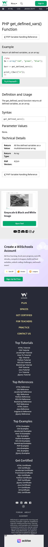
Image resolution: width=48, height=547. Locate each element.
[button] (21, 3)
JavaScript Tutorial (24, 352)
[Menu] (3, 9)
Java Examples (23, 448)
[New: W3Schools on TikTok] (33, 231)
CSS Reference (23, 389)
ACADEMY (23, 516)
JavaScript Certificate (24, 470)
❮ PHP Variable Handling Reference (20, 37)
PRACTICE (24, 327)
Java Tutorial (24, 370)
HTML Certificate (24, 465)
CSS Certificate (24, 468)
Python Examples (23, 438)
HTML (10, 9)
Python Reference (22, 396)
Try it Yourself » (10, 81)
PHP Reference (23, 404)
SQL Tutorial (24, 357)
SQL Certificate (24, 475)
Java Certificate (24, 485)
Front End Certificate (24, 472)
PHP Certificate (24, 480)
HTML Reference (23, 387)
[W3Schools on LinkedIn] (18, 231)
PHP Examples (23, 446)
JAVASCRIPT (29, 9)
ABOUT (27, 512)
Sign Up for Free (13, 279)
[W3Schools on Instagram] (30, 231)
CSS (18, 9)
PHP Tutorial (24, 367)
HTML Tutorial (24, 347)
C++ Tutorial (24, 372)
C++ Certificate (24, 487)
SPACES (24, 309)
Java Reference (22, 409)
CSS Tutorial (24, 350)
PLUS (24, 302)
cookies (19, 534)
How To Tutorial (24, 355)
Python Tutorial (24, 360)
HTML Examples (22, 426)
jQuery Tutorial (24, 374)
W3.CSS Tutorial (24, 362)
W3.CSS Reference (22, 399)
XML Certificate (24, 492)
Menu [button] (13, 3)
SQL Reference (23, 394)
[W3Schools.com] (24, 296)
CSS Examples (23, 428)
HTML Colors (22, 406)
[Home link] (4, 3)
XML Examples (23, 450)
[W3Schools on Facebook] (26, 231)
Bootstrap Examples (22, 443)
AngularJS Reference (22, 411)
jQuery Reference (23, 414)
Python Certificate (24, 477)
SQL (41, 9)
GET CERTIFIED (24, 315)
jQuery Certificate (24, 482)
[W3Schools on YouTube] (15, 231)
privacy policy (29, 534)
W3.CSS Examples (22, 441)
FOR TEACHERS (24, 321)
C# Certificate (24, 490)
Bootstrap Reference (23, 401)
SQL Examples (23, 436)
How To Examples (22, 433)
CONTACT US (24, 333)
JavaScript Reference (23, 392)
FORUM (19, 512)
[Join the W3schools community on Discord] (23, 231)
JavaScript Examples (23, 431)
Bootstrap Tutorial (24, 365)
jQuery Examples (23, 453)
